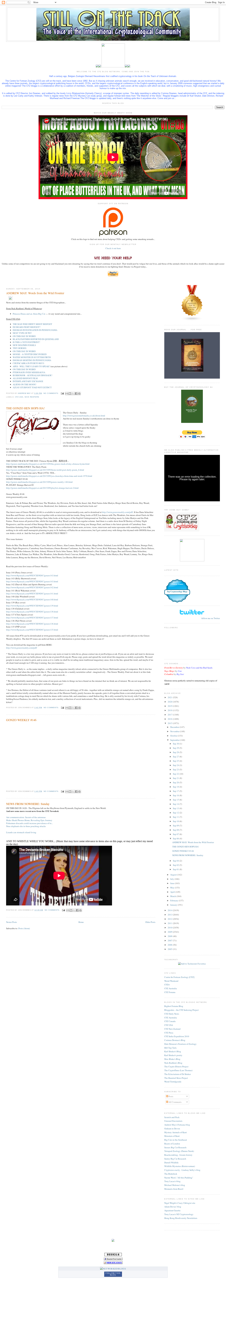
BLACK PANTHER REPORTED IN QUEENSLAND (36, 339)
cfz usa (19, 397)
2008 (170, 936)
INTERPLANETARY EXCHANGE (28, 381)
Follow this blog (113, 1274)
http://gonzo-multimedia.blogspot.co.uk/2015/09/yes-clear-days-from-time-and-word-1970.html (49, 475)
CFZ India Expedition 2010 (176, 1036)
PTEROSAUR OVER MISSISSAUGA (29, 372)
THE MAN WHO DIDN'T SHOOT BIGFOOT (32, 324)
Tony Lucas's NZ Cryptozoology (178, 1214)
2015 (170, 723)
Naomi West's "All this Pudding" (178, 1177)
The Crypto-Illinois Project (176, 1066)
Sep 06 (176, 838)
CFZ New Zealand (172, 1028)
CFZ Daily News (171, 1013)
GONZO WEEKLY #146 (21, 720)
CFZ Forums (169, 992)
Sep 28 (176, 752)
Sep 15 (176, 799)
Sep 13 (176, 808)
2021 (170, 697)
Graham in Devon (172, 1128)
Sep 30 (176, 743)
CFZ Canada (170, 1021)
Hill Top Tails (170, 1047)
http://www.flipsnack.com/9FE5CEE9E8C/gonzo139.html (32, 605)
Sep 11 (176, 816)
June (172, 883)
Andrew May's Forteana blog (177, 1124)
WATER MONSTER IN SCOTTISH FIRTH (32, 357)
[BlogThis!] (69, 393)
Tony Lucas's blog (172, 1181)
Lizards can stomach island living (21, 832)
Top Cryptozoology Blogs (177, 592)
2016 (170, 718)
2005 (170, 949)
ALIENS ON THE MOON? (24, 384)
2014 (170, 910)
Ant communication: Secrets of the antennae (26, 817)
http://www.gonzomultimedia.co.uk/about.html (84, 415)
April (172, 891)
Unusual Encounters (173, 1120)
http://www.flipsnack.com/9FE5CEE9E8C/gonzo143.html (32, 575)
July (172, 878)
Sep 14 (176, 803)
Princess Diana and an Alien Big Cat (29, 313)
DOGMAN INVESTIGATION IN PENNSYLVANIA (35, 330)
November (175, 731)
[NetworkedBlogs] (113, 1268)
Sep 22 (176, 773)
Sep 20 (176, 782)
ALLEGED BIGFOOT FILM (25, 378)
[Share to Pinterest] (79, 393)
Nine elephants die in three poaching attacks (26, 826)
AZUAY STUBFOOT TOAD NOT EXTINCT (32, 387)
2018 (170, 710)
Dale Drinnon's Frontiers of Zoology (180, 1043)
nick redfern (32, 397)
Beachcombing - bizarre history (178, 1154)
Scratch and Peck (172, 1117)
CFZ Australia (170, 988)
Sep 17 (176, 791)
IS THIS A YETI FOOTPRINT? (26, 342)
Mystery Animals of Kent (175, 1132)
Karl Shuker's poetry (173, 1055)
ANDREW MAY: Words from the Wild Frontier (35, 293)
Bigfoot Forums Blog (173, 1006)
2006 (170, 944)
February (174, 900)
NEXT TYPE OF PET (22, 333)
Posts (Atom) (24, 928)
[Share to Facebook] (76, 393)
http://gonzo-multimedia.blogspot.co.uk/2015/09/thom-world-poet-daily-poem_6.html (45, 469)
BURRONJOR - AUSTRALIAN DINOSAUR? (32, 375)
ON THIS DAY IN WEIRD (24, 336)
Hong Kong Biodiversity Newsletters (180, 1218)
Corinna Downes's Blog (174, 1040)
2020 (170, 701)
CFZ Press (168, 1032)
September (175, 739)
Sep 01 (176, 869)
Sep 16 (176, 795)
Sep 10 (176, 821)
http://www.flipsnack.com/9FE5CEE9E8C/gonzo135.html (32, 629)
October (174, 735)
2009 (170, 931)
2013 (170, 914)
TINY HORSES (19, 348)
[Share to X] (73, 393)
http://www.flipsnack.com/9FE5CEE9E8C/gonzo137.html (32, 617)
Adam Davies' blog (172, 1206)
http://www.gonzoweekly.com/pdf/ (117, 512)
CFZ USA (168, 1025)
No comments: (51, 393)
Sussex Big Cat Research (175, 1147)
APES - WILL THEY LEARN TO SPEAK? (31, 366)
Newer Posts (11, 922)
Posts (170, 1096)
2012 (170, 918)
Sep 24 (176, 765)
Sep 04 (176, 860)
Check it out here (113, 248)
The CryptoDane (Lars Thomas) (178, 1070)
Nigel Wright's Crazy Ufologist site (179, 1202)
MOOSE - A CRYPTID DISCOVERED (29, 354)
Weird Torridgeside (172, 1081)
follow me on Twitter (211, 618)
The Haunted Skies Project (176, 1077)
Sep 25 (176, 760)
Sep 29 (176, 747)
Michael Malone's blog (174, 1185)
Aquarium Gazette (172, 1210)
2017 (170, 714)
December (175, 727)
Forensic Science (177, 584)
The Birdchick (170, 1173)
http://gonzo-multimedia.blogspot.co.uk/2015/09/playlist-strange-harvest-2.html (42, 487)
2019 (170, 705)
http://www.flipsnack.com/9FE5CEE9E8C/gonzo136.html (32, 623)
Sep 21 (176, 778)
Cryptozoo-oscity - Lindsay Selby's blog (182, 1169)
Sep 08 (176, 829)
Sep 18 (176, 786)
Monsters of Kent (172, 1135)
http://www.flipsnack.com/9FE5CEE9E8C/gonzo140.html (32, 599)
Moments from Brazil (173, 1188)
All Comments (174, 1101)
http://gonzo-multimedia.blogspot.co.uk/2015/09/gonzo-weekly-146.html (39, 481)
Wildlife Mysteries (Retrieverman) (179, 1166)
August (173, 874)
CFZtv (167, 984)
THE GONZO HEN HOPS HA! (25, 408)
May (172, 887)
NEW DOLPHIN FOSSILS (24, 345)
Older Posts (150, 922)
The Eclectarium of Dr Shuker (177, 1074)
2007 (170, 940)
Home (81, 922)
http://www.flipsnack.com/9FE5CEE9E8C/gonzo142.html (32, 587)
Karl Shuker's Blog (172, 1051)
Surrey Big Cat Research (175, 1158)
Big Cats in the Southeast (175, 1139)
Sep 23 (176, 769)
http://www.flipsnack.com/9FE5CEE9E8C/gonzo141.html (32, 593)
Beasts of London (172, 1143)
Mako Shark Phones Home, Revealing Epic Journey (29, 820)
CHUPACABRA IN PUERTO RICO (28, 363)
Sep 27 (176, 756)
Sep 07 (176, 834)
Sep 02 (176, 864)
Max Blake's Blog (172, 1059)
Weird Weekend (171, 980)
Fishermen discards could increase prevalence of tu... (29, 823)
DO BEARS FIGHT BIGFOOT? (26, 327)
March (173, 896)
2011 (170, 923)
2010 (170, 927)
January (174, 904)
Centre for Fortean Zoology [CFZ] (179, 977)
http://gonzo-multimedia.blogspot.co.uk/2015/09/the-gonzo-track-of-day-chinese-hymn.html (48, 463)
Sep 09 (176, 825)
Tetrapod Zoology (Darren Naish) (179, 1151)
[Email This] (66, 393)
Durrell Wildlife (171, 1162)
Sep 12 (176, 812)
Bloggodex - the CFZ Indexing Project (181, 1009)
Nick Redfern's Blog (173, 1062)
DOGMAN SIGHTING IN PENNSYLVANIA (32, 360)
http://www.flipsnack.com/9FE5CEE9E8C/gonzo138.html (32, 611)
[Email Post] (62, 393)
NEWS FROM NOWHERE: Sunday (27, 804)
